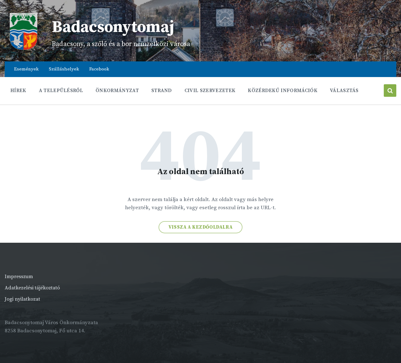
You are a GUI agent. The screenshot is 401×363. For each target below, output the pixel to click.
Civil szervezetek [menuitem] (210, 90)
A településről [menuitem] (61, 90)
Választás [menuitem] (344, 90)
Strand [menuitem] (161, 90)
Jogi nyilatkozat (22, 299)
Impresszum (19, 276)
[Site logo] (23, 48)
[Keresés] (390, 90)
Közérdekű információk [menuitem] (282, 90)
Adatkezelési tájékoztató (32, 288)
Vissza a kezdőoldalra (201, 227)
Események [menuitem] (26, 69)
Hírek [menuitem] (18, 90)
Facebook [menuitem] (99, 69)
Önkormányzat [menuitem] (117, 90)
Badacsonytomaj (113, 27)
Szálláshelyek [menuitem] (64, 69)
